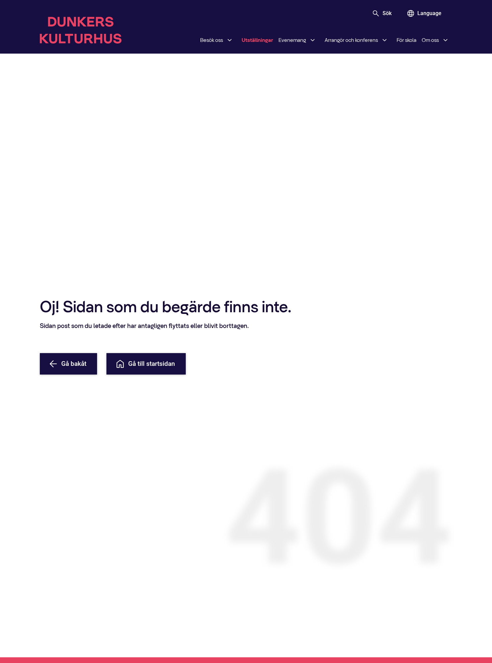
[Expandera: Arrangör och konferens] (384, 40)
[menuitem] (218, 40)
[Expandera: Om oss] (445, 40)
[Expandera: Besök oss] (229, 40)
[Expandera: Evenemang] (312, 40)
